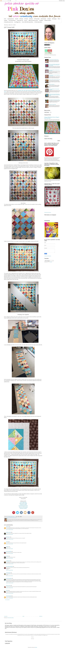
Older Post (40, 616)
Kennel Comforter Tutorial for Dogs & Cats (54, 79)
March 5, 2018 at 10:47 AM (9, 539)
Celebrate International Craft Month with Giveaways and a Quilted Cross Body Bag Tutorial (54, 95)
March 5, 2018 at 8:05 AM (9, 534)
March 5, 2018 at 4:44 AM (9, 529)
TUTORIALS (41, 20)
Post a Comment (7, 599)
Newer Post (5, 616)
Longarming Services (10, 18)
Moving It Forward (23, 508)
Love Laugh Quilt (23, 502)
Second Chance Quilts (14, 517)
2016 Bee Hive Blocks (47, 20)
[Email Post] (16, 516)
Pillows (59, 18)
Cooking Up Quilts (23, 504)
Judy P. (7, 541)
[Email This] (17, 516)
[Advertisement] (23, 608)
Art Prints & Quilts (36, 18)
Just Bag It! (49, 18)
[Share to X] (19, 516)
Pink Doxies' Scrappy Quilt (52, 104)
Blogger (36, 647)
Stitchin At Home (8, 532)
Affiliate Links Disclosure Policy (33, 20)
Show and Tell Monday (23, 507)
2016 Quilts (21, 18)
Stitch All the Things (23, 503)
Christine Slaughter (8, 578)
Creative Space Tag (20, 20)
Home (5, 18)
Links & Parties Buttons (12, 20)
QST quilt (7, 517)
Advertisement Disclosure (47, 212)
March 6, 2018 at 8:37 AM (9, 570)
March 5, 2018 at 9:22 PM (9, 553)
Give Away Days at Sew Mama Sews (53, 59)
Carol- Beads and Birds (9, 566)
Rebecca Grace (8, 585)
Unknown (7, 526)
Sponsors (25, 20)
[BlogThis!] (18, 516)
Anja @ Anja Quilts (8, 551)
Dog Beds (5, 20)
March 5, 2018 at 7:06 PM (9, 548)
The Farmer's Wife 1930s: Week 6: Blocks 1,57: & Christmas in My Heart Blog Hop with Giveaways (54, 65)
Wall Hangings (54, 18)
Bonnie (7, 590)
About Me (16, 18)
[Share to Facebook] (20, 516)
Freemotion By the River (23, 505)
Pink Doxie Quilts (43, 18)
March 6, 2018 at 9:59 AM (9, 575)
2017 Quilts (26, 18)
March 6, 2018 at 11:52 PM (9, 593)
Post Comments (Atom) (11, 617)
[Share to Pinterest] (21, 516)
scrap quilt (10, 517)
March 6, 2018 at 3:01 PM (9, 587)
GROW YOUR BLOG (51, 84)
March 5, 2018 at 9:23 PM (9, 558)
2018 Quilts (31, 18)
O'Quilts (7, 546)
